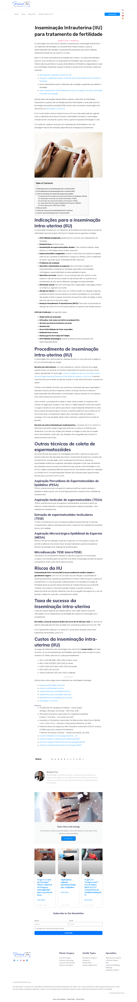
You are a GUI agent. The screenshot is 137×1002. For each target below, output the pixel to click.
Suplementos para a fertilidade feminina (55, 691)
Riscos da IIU (42, 208)
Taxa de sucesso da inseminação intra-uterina (55, 210)
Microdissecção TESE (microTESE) (53, 205)
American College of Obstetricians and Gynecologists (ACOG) (62, 742)
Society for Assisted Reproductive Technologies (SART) (61, 745)
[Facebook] (14, 960)
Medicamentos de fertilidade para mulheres (56, 698)
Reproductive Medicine (113, 958)
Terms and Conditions (59, 999)
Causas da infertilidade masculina (52, 685)
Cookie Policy (71, 999)
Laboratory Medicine (112, 970)
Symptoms (86, 960)
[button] (55, 759)
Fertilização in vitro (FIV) (49, 701)
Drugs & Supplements (89, 965)
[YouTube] (24, 960)
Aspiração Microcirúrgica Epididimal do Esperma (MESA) (61, 203)
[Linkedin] (27, 960)
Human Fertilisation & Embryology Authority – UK (58, 736)
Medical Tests (86, 963)
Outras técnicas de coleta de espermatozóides (55, 194)
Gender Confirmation (66, 965)
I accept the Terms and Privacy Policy (50, 928)
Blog (23, 14)
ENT (107, 963)
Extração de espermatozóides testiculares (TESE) (59, 201)
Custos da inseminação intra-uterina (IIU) (53, 213)
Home (16, 14)
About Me (31, 14)
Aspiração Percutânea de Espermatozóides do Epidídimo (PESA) (63, 196)
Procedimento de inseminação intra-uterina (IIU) (56, 191)
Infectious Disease (112, 960)
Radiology (109, 967)
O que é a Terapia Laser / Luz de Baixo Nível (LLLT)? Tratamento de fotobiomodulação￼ (93, 887)
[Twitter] (17, 960)
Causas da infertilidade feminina (52, 688)
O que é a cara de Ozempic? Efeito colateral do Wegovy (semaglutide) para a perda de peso (44, 887)
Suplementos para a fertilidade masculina (55, 695)
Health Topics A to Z (45, 14)
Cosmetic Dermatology (67, 963)
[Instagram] (21, 960)
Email (71, 921)
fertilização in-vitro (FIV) (56, 109)
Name (36, 921)
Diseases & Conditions (89, 958)
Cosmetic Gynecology (66, 960)
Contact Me (68, 838)
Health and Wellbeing (113, 965)
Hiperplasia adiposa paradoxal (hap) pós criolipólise (68, 883)
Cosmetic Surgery (65, 958)
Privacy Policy (80, 999)
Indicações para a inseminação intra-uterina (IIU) (56, 189)
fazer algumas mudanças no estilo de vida (55, 75)
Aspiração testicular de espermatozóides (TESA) (59, 198)
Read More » (41, 900)
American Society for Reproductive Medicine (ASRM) (60, 739)
